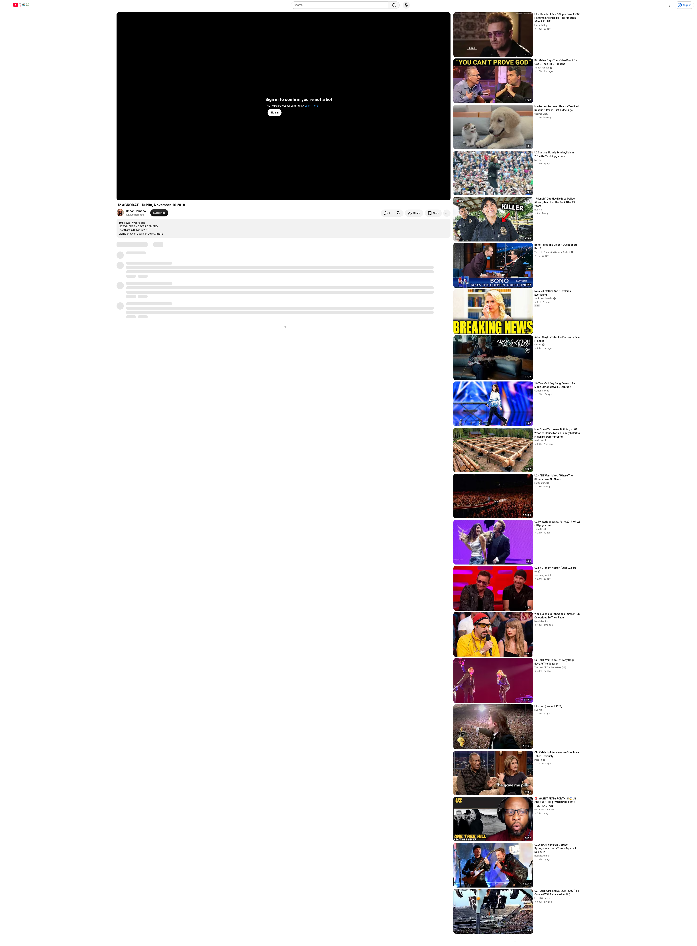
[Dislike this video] (398, 213)
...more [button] (158, 233)
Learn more (311, 105)
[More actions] (447, 213)
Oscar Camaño (136, 211)
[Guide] (6, 5)
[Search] (394, 5)
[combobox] (340, 5)
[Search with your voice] (406, 5)
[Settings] (669, 5)
